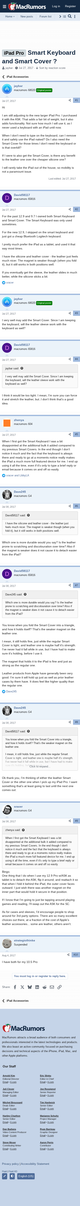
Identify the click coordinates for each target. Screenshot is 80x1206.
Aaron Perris (46, 1142)
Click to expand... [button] (40, 766)
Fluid (4, 1171)
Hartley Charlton (11, 1116)
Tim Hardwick (47, 1102)
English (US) (25, 1176)
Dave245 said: (13, 594)
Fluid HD (13, 1171)
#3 (76, 313)
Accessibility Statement (35, 1163)
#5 (76, 434)
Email (5, 1082)
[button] (4, 6)
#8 (76, 722)
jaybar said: (12, 368)
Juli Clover (8, 1089)
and (17, 475)
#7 (76, 585)
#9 (76, 820)
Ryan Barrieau (47, 1129)
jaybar (9, 67)
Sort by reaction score (52, 67)
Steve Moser (9, 1142)
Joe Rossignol (48, 1089)
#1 (76, 100)
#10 (76, 954)
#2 (76, 209)
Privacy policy (10, 1163)
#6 (76, 506)
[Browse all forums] (64, 16)
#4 (76, 359)
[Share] (69, 100)
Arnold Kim (9, 1075)
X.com (13, 1082)
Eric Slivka (45, 1075)
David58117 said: (15, 515)
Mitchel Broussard (12, 1102)
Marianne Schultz (49, 1116)
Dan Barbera (9, 1129)
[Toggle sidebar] (75, 16)
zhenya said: (13, 830)
